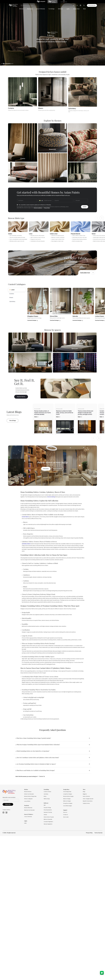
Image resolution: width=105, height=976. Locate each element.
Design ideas (76, 8)
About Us (65, 812)
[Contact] (73, 5)
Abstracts (22, 179)
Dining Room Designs (67, 803)
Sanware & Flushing (48, 812)
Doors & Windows (40, 8)
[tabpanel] (66, 304)
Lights (67, 8)
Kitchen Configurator (28, 798)
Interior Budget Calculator (88, 798)
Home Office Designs (67, 805)
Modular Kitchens (27, 791)
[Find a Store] (80, 5)
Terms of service (98, 832)
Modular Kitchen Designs (68, 796)
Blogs (84, 791)
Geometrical (82, 179)
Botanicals (52, 149)
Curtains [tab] (11, 293)
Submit (84, 206)
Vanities (45, 814)
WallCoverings (47, 798)
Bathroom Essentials (48, 819)
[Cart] (84, 5)
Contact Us (42, 776)
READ (35, 416)
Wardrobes (30, 8)
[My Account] (77, 5)
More (84, 8)
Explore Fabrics (21, 396)
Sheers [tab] (11, 297)
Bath (45, 805)
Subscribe (8, 804)
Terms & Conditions (38, 207)
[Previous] (97, 218)
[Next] (102, 218)
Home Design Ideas (67, 791)
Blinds (45, 796)
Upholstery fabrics (26, 543)
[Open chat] (102, 973)
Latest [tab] (12, 289)
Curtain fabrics (25, 516)
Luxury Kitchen (27, 801)
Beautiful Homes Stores (87, 801)
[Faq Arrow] (89, 738)
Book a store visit (91, 5)
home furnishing (51, 496)
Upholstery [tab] (12, 301)
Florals (82, 158)
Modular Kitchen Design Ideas (30, 796)
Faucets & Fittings (47, 807)
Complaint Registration (48, 821)
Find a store (46, 468)
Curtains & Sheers (47, 791)
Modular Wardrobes (28, 807)
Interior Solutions (86, 796)
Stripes (52, 179)
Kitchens (21, 8)
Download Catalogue (31, 320)
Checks (22, 158)
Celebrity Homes (86, 803)
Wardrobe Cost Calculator (29, 810)
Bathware (60, 8)
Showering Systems (48, 809)
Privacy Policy (47, 207)
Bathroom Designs (67, 801)
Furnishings (51, 8)
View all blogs (12, 420)
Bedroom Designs (67, 798)
